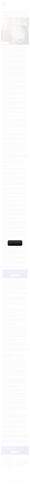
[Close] (21, 241)
